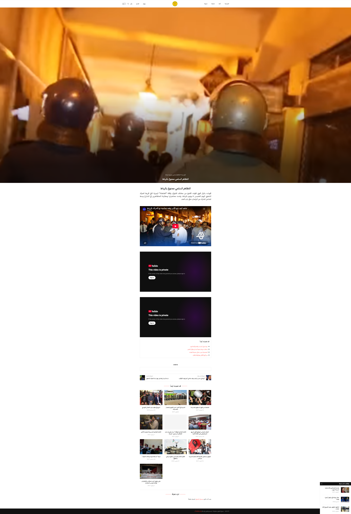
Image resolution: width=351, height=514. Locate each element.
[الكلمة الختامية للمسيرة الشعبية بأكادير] (151, 422)
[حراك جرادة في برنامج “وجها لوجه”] (345, 499)
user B (175, 365)
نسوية (205, 3)
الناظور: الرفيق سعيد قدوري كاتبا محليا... (330, 508)
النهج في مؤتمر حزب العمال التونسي (151, 407)
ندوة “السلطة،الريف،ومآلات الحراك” (151, 457)
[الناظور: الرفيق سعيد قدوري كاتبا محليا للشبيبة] (345, 509)
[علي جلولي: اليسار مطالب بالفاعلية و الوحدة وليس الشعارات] (151, 471)
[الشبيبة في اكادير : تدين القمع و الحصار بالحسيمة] (175, 397)
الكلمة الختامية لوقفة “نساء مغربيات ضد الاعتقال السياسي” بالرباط (175, 433)
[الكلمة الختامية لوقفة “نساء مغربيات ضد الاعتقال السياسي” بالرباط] (175, 422)
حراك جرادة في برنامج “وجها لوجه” (332, 498)
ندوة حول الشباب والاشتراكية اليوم (199, 346)
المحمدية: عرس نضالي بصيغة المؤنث (198, 352)
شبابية (213, 3)
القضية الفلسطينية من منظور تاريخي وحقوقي (175, 457)
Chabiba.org (198, 511)
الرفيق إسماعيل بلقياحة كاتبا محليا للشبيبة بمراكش (200, 457)
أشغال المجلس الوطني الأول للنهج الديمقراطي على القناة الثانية (200, 433)
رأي (131, 3)
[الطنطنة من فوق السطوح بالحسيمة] (200, 397)
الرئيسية (227, 3)
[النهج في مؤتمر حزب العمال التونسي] (151, 397)
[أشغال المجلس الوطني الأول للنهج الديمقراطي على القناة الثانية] (200, 422)
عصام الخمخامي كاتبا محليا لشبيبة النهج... (332, 489)
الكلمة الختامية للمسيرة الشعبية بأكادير (151, 432)
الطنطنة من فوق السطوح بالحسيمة (200, 407)
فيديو (137, 3)
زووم (144, 3)
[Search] (128, 3)
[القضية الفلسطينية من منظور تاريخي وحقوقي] (175, 446)
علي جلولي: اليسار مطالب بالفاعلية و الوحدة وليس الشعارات (151, 482)
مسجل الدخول (199, 499)
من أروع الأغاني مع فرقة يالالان (200, 355)
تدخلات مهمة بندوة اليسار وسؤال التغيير (198, 349)
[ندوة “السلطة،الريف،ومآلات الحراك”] (151, 446)
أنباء (220, 3)
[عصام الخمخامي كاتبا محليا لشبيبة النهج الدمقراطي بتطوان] (345, 490)
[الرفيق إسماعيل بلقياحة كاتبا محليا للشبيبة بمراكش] (200, 446)
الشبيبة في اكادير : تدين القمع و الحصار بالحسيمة (175, 408)
